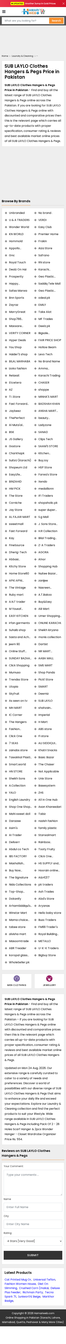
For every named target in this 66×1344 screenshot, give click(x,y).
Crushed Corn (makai (34, 1288)
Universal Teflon (44, 1280)
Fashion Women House (20, 1284)
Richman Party (33, 1292)
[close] (63, 3)
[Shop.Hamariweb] (33, 11)
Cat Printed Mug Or (18, 1280)
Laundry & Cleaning (22, 55)
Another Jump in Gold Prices (34, 3)
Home (5, 55)
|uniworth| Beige (29, 1297)
